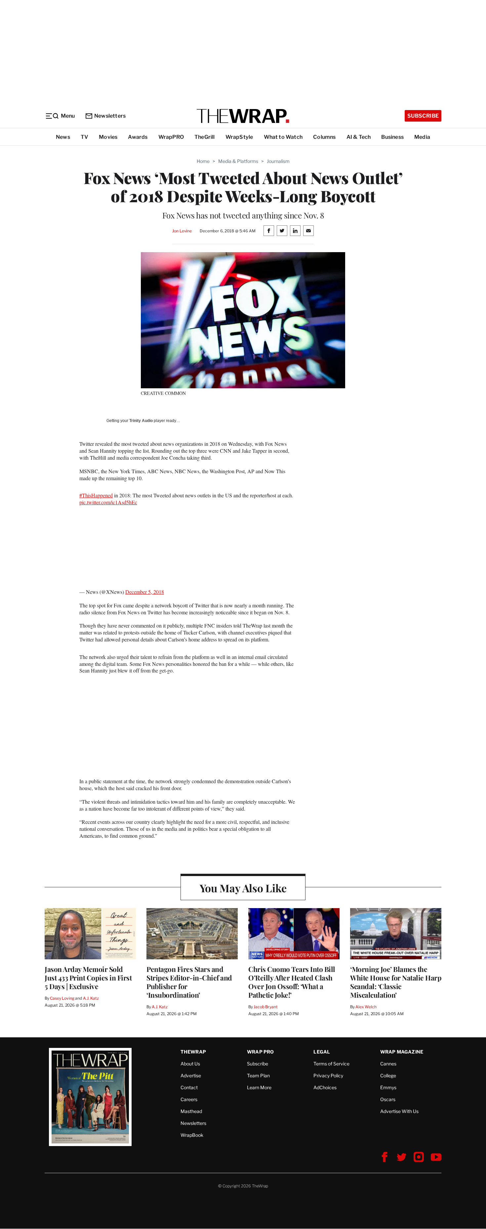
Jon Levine (182, 230)
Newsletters (110, 116)
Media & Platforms (238, 161)
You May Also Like (243, 888)
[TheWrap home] (243, 116)
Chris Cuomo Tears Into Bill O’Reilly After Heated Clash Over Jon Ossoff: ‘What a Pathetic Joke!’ (291, 982)
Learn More (259, 1087)
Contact (189, 1087)
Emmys (388, 1087)
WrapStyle (239, 137)
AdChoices (325, 1087)
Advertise (191, 1075)
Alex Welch (366, 1006)
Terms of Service (331, 1063)
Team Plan (258, 1075)
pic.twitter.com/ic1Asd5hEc (108, 502)
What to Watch (283, 137)
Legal (321, 1052)
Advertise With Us (399, 1111)
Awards (137, 137)
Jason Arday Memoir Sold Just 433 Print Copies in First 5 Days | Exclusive (88, 977)
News (63, 137)
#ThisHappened (96, 495)
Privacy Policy (328, 1075)
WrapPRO (171, 137)
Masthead (191, 1111)
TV (84, 137)
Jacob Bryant (265, 1006)
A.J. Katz (91, 998)
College (388, 1075)
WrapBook (192, 1135)
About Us (190, 1063)
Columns (324, 137)
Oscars (387, 1099)
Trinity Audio (141, 420)
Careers (189, 1099)
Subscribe (423, 116)
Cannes (388, 1063)
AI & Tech (358, 137)
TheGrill (204, 137)
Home (203, 161)
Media (422, 137)
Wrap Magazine (402, 1052)
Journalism (278, 161)
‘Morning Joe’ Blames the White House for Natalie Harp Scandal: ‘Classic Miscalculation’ (395, 982)
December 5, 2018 (144, 591)
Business (392, 137)
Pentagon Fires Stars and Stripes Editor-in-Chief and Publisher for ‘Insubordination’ (189, 982)
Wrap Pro (260, 1052)
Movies (108, 137)
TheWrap (193, 1052)
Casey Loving (62, 998)
